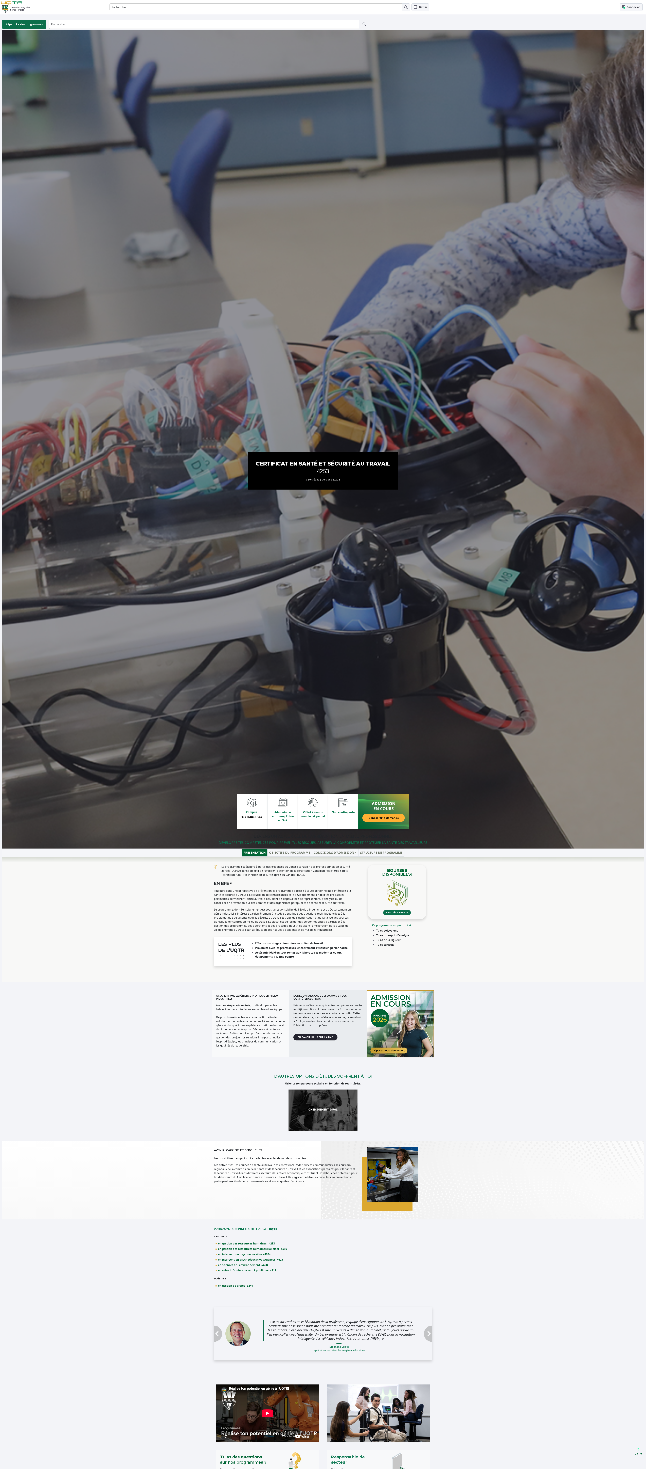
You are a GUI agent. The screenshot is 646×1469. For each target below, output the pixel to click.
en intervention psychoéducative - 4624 (244, 1254)
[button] (420, 7)
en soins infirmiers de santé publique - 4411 (247, 1270)
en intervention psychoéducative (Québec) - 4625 (250, 1259)
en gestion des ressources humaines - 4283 (246, 1243)
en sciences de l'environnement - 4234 (243, 1265)
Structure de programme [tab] (381, 853)
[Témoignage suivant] (415, 1333)
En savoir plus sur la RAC (315, 1037)
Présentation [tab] (254, 853)
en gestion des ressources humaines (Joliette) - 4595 (252, 1249)
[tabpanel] (323, 919)
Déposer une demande (383, 817)
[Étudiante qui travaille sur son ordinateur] (400, 1023)
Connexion (633, 7)
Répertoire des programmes (24, 24)
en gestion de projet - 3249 (235, 1285)
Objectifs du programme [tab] (289, 853)
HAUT (638, 1454)
